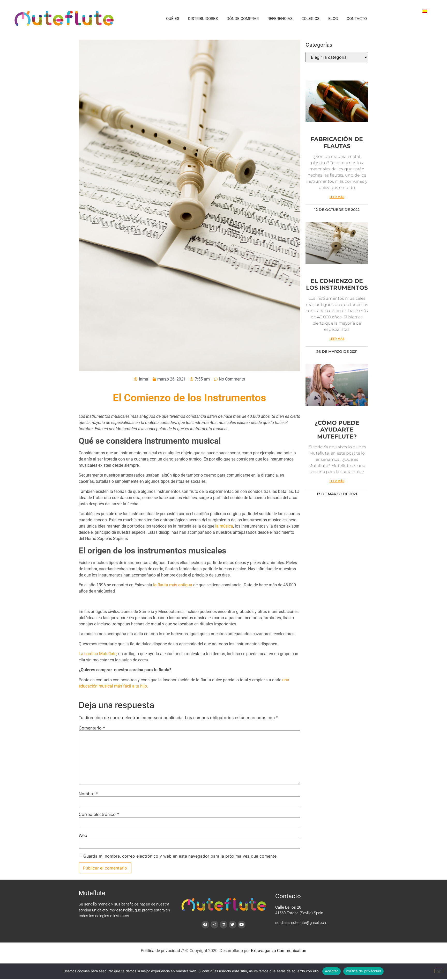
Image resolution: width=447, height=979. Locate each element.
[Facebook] (205, 925)
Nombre (88, 794)
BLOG (333, 18)
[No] (438, 971)
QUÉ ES (172, 18)
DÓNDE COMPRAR (243, 18)
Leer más (337, 197)
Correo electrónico (99, 814)
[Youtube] (241, 925)
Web (83, 835)
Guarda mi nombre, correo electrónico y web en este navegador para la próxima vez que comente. (180, 856)
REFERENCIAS (280, 18)
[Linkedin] (223, 925)
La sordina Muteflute (97, 653)
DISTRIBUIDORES (203, 18)
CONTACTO (357, 18)
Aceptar (331, 971)
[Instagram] (214, 925)
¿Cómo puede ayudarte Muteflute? (337, 429)
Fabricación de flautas (337, 142)
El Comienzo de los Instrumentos (337, 284)
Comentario (92, 728)
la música (224, 526)
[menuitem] (425, 10)
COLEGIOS (310, 18)
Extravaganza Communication (278, 950)
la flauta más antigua (172, 584)
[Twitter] (232, 925)
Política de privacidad (160, 950)
